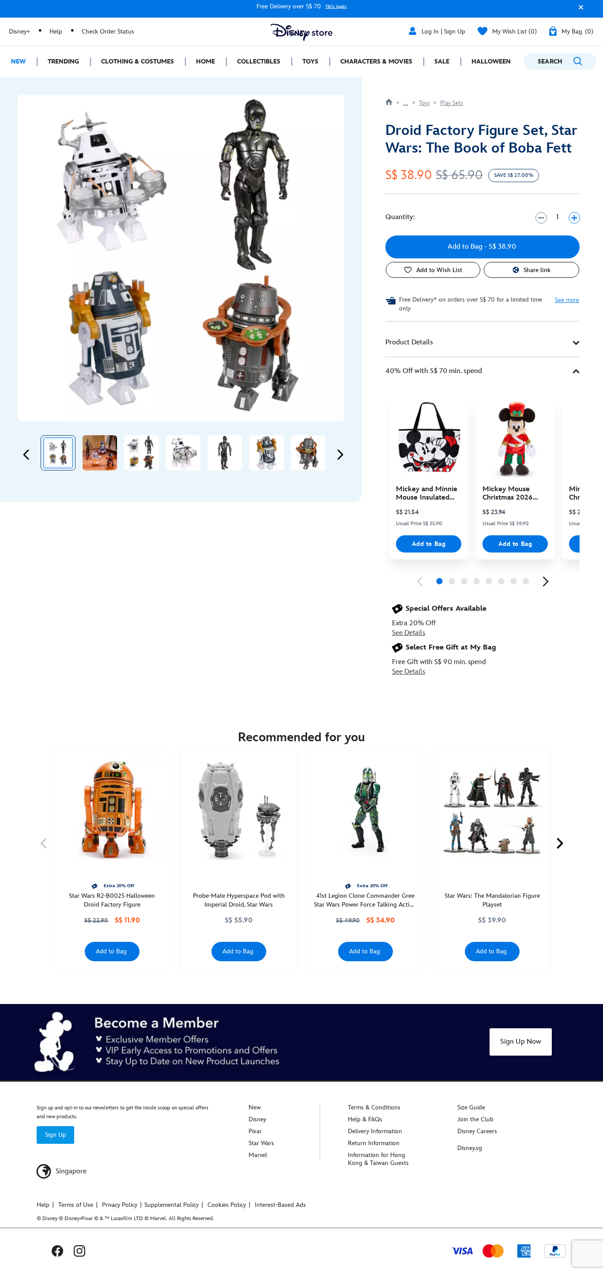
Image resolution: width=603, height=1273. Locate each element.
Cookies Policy (226, 1205)
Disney (257, 1119)
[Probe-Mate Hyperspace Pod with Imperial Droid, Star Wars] (238, 809)
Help (55, 31)
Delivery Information (375, 1131)
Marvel (258, 1155)
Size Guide (471, 1107)
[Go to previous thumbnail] (26, 454)
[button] (578, 10)
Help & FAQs (365, 1119)
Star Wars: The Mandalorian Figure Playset (492, 900)
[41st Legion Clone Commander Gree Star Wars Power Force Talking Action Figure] (365, 809)
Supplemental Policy (171, 1205)
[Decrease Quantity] (540, 217)
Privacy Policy (119, 1205)
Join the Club (475, 1119)
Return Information (373, 1143)
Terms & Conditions (374, 1107)
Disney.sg (469, 1148)
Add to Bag (429, 544)
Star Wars (261, 1143)
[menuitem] (18, 61)
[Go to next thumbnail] (340, 454)
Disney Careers (477, 1131)
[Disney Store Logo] (301, 32)
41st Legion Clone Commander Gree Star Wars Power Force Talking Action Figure (365, 900)
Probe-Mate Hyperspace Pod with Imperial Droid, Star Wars (239, 900)
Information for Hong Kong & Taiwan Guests (378, 1159)
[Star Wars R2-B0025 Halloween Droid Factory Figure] (111, 809)
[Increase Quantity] (574, 217)
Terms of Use (75, 1205)
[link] (419, 581)
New (255, 1107)
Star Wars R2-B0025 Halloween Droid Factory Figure (112, 900)
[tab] (482, 343)
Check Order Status (108, 31)
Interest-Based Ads (280, 1205)
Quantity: (400, 217)
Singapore (70, 1171)
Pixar (255, 1131)
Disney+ (19, 31)
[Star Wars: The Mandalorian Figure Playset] (492, 809)
